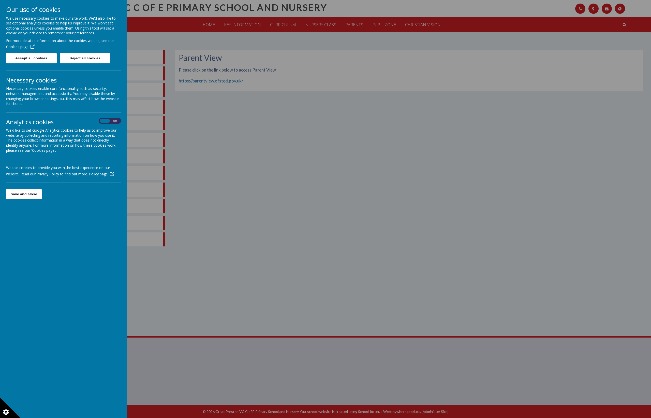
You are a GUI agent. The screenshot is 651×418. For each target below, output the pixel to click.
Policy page (98, 174)
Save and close (24, 194)
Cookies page (17, 46)
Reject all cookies (85, 58)
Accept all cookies (31, 58)
